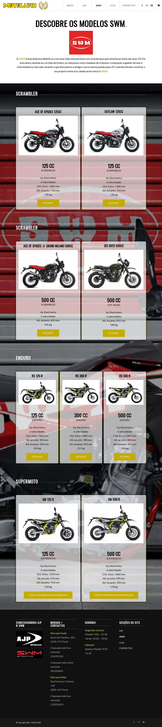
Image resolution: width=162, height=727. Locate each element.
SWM (122, 636)
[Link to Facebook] (142, 5)
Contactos (125, 648)
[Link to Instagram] (147, 5)
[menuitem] (70, 5)
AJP (121, 631)
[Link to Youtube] (151, 5)
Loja (121, 642)
